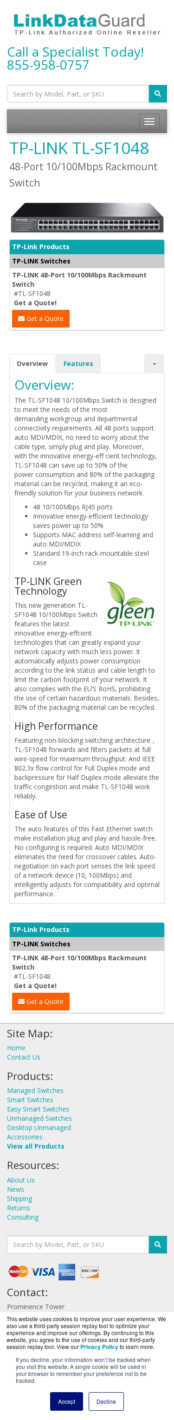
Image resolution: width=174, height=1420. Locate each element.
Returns (18, 1207)
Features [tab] (78, 363)
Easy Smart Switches (38, 1109)
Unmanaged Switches (39, 1118)
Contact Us (23, 1057)
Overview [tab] (32, 363)
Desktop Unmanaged (39, 1127)
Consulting (23, 1217)
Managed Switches (35, 1090)
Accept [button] (66, 1401)
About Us (21, 1180)
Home (16, 1047)
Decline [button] (106, 1401)
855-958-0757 (48, 64)
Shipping (19, 1198)
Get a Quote (44, 318)
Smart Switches (30, 1099)
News (15, 1189)
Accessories (25, 1136)
